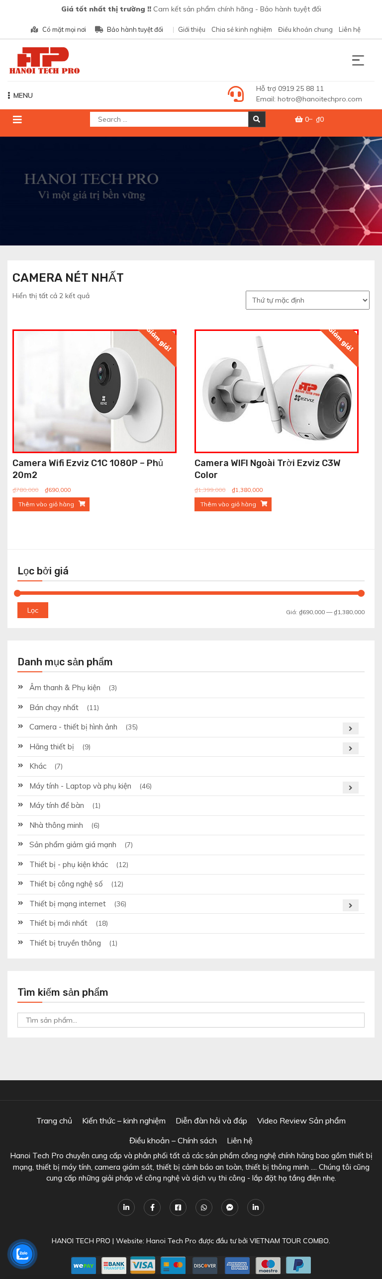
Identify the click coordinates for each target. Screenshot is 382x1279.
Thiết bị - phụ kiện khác (68, 864)
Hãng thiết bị (51, 746)
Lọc (32, 610)
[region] (191, 191)
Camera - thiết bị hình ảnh (73, 726)
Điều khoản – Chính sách (173, 1140)
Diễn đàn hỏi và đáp (211, 1120)
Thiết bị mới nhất (58, 923)
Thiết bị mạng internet (67, 903)
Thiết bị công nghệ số (66, 883)
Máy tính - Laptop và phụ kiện (80, 786)
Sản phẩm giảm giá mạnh (72, 844)
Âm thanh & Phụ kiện (64, 687)
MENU (23, 95)
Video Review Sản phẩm (301, 1120)
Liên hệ (350, 29)
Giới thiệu (191, 29)
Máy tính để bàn (56, 805)
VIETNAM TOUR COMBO (289, 1240)
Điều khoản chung (305, 29)
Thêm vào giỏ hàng (46, 504)
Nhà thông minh (56, 825)
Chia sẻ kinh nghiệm (241, 29)
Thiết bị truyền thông (65, 943)
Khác (37, 766)
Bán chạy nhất (54, 707)
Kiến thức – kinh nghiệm (124, 1120)
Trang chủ (54, 1120)
